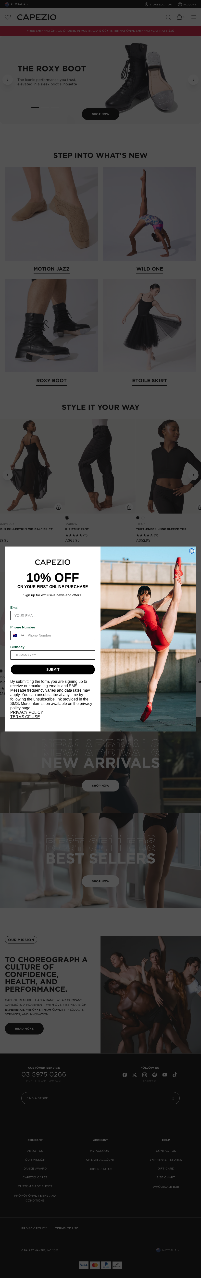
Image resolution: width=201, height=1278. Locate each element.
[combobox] (18, 635)
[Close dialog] (191, 550)
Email (14, 607)
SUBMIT (53, 669)
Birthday (17, 647)
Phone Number (22, 627)
